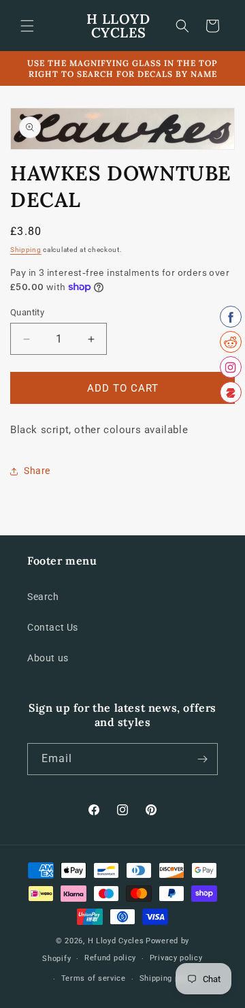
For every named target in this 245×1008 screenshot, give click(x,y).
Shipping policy (169, 978)
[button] (27, 26)
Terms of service (93, 978)
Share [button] (37, 470)
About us (48, 657)
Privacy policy (176, 958)
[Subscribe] (202, 759)
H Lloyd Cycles (116, 940)
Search (43, 596)
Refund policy (110, 958)
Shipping (26, 249)
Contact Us (52, 627)
